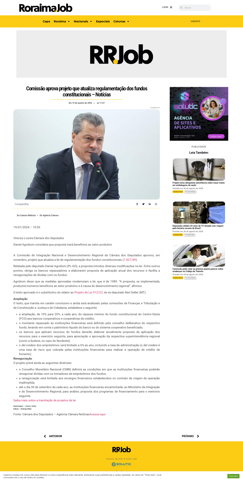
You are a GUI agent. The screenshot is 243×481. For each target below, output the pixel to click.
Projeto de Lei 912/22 (88, 292)
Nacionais (81, 21)
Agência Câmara (179, 191)
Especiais (103, 21)
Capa (46, 21)
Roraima (60, 21)
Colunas (119, 21)
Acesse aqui (98, 414)
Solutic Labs (131, 459)
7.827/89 (130, 259)
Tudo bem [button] (233, 476)
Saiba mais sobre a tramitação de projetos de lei (44, 400)
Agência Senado (178, 234)
